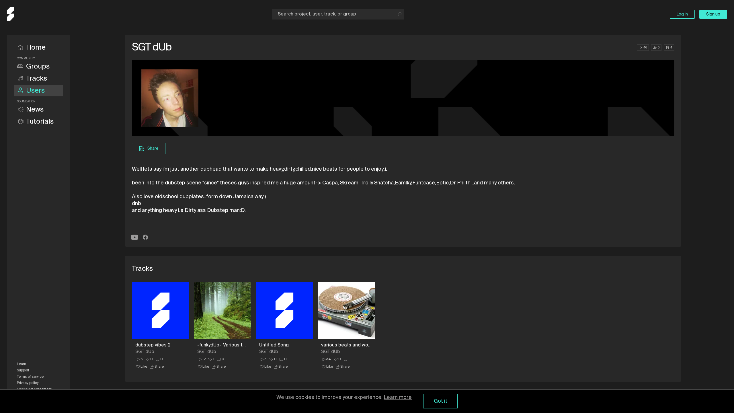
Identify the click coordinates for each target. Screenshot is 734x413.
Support (23, 370)
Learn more (398, 397)
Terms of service (30, 377)
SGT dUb (144, 352)
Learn (21, 364)
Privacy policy (28, 383)
